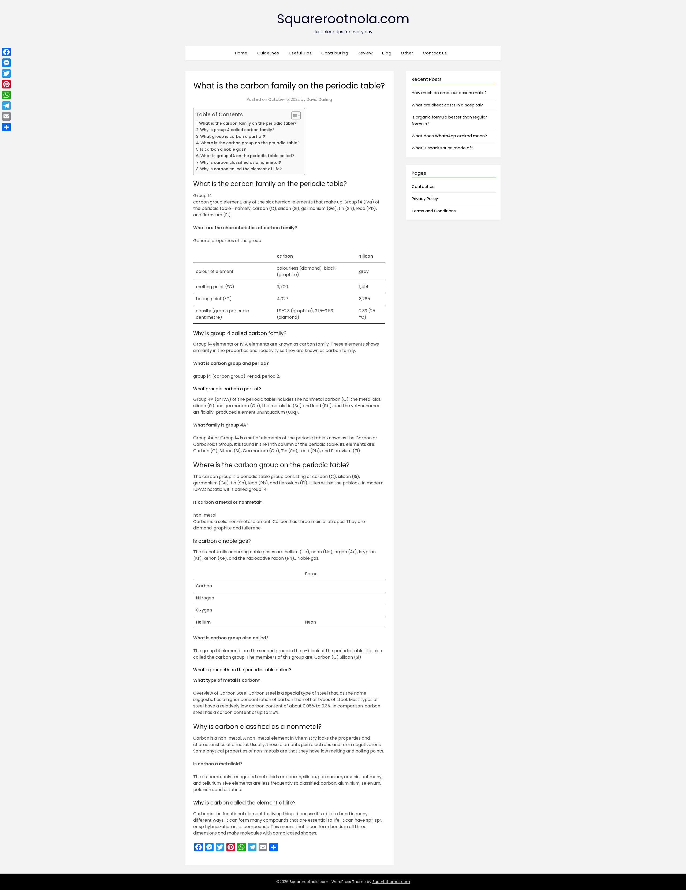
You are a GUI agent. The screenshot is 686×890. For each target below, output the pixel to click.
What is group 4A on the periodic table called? (247, 155)
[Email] (6, 116)
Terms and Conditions (434, 211)
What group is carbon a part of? (232, 136)
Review (365, 53)
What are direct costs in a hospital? (447, 105)
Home (241, 53)
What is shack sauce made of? (442, 148)
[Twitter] (6, 73)
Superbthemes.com (391, 881)
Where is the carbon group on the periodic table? (249, 143)
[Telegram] (6, 105)
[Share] (6, 127)
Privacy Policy (425, 198)
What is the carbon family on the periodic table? (247, 123)
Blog (386, 53)
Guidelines (268, 53)
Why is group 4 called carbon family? (237, 129)
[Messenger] (6, 62)
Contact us (435, 53)
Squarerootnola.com (343, 19)
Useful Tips (300, 53)
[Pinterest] (6, 84)
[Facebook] (6, 52)
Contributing (334, 53)
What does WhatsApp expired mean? (449, 136)
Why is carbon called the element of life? (241, 169)
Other (407, 53)
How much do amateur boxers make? (449, 92)
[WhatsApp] (6, 95)
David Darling (319, 99)
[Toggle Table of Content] (293, 115)
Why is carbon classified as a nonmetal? (240, 162)
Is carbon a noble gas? (223, 149)
